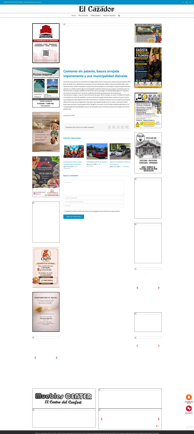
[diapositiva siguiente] (56, 357)
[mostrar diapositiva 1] (156, 426)
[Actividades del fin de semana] (97, 144)
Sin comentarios (70, 167)
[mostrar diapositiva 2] (158, 426)
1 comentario (125, 166)
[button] (119, 15)
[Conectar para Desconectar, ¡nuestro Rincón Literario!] (73, 144)
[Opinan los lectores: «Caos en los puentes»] (120, 144)
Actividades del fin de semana (96, 162)
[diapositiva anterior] (35, 357)
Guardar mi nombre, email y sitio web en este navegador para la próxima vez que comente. (92, 211)
